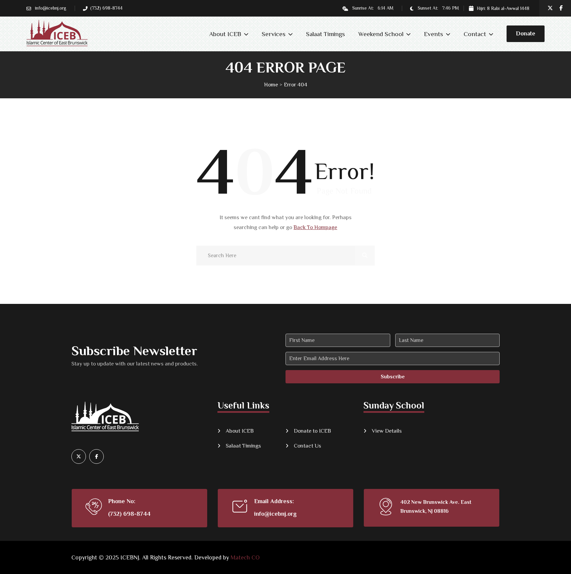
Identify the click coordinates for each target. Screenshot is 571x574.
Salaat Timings (325, 33)
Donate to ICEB (312, 431)
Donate (525, 33)
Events (433, 33)
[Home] (139, 415)
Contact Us (307, 446)
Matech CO (245, 557)
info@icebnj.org (50, 8)
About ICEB (225, 33)
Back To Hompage (315, 227)
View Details (387, 431)
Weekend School (380, 33)
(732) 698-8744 (129, 513)
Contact (475, 33)
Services (274, 33)
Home (271, 84)
